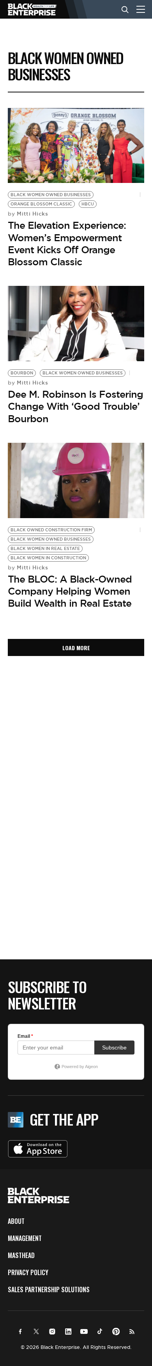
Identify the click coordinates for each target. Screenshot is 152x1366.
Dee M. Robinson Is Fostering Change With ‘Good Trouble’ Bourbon (75, 406)
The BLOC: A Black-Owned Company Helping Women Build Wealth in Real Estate (70, 591)
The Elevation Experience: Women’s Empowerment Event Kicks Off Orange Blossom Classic (67, 243)
